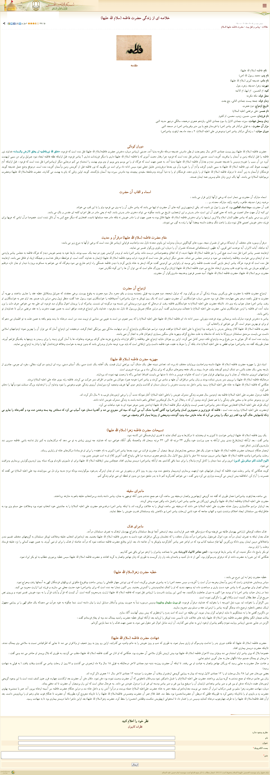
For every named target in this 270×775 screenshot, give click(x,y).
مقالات (264, 27)
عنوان (265, 743)
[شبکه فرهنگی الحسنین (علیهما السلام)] (135, 5)
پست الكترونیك (261, 748)
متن (266, 755)
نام (266, 738)
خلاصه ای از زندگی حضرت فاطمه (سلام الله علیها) (135, 18)
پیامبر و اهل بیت (252, 27)
